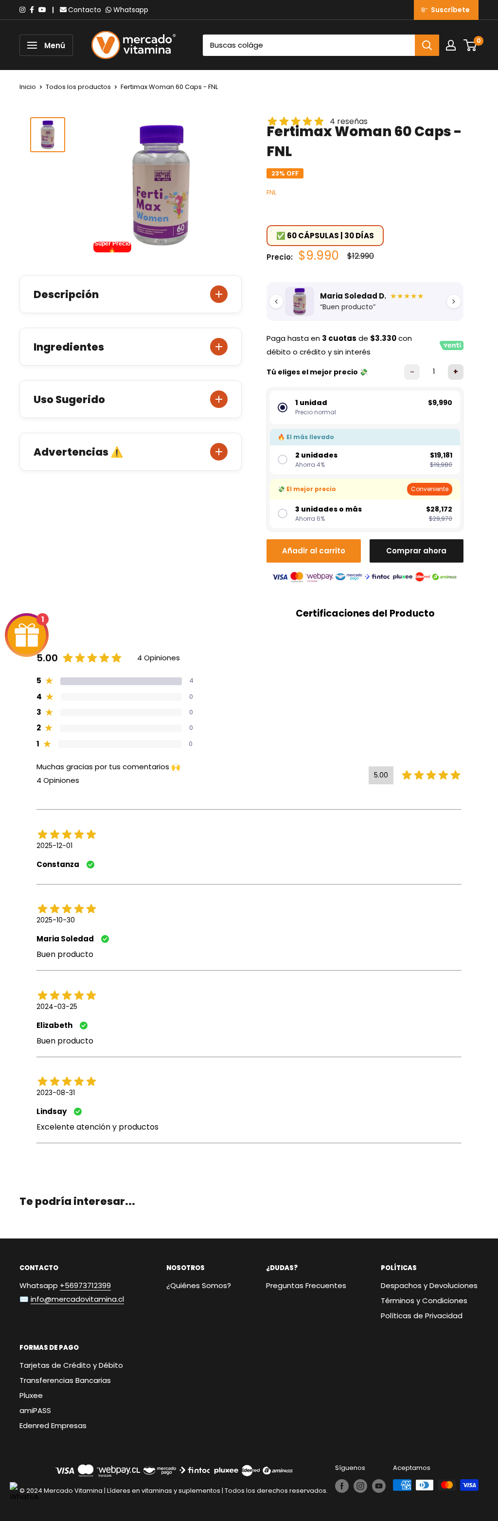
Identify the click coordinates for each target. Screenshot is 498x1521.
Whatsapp (130, 10)
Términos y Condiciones (424, 1300)
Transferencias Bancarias (65, 1380)
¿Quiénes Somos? (198, 1285)
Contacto (84, 10)
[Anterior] (276, 301)
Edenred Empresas (53, 1425)
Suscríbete (449, 10)
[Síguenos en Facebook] (342, 1486)
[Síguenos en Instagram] (360, 1486)
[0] (470, 45)
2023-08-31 (55, 1092)
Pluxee (31, 1395)
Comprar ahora (416, 551)
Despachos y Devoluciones (429, 1285)
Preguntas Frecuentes (306, 1285)
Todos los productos (78, 86)
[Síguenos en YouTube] (379, 1486)
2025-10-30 (55, 920)
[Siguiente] (454, 301)
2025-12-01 (54, 845)
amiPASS (35, 1410)
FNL (271, 192)
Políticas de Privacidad (421, 1315)
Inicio (27, 86)
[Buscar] (427, 45)
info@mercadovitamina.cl (77, 1299)
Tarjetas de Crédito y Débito (71, 1365)
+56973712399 (85, 1285)
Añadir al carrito (313, 551)
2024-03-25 (56, 1006)
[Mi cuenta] (451, 45)
